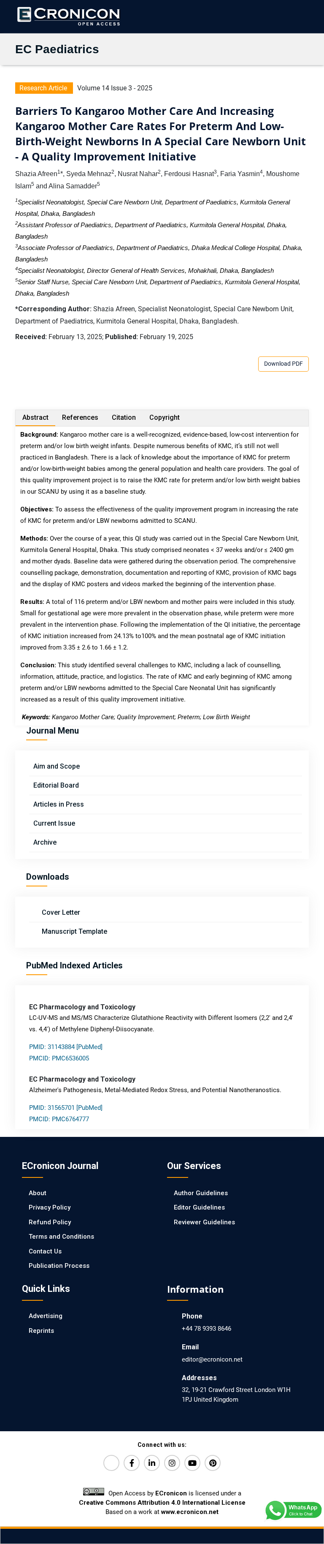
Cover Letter (60, 912)
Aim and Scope (56, 766)
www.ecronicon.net (190, 1512)
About (37, 1193)
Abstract (35, 417)
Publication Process (59, 1265)
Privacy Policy (49, 1207)
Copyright (164, 417)
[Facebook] (132, 1463)
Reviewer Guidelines (204, 1222)
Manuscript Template (73, 931)
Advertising (45, 1316)
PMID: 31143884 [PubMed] (66, 1047)
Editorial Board (56, 785)
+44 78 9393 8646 (206, 1328)
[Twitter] (111, 1463)
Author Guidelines (201, 1193)
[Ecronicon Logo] (68, 16)
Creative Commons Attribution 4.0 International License (162, 1502)
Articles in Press (58, 804)
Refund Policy (50, 1222)
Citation (124, 417)
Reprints (41, 1331)
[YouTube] (192, 1463)
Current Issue (54, 823)
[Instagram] (172, 1463)
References (80, 417)
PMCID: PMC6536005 (59, 1058)
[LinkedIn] (152, 1463)
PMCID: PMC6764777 (59, 1119)
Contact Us (45, 1251)
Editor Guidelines (199, 1207)
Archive (45, 842)
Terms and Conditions (61, 1236)
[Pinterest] (213, 1463)
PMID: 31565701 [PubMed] (66, 1108)
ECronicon (171, 1493)
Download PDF (283, 363)
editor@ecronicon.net (212, 1359)
